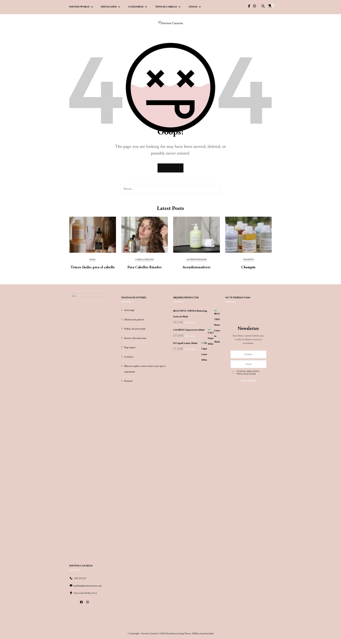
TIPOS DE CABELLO (166, 6)
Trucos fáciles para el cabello (93, 267)
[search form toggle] (263, 6)
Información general (134, 319)
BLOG (93, 259)
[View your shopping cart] (270, 6)
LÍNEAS (193, 6)
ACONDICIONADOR (196, 259)
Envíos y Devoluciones (135, 338)
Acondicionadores (196, 267)
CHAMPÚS (248, 259)
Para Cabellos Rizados (145, 267)
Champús (248, 267)
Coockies (128, 356)
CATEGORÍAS (136, 6)
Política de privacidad (134, 328)
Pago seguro (130, 347)
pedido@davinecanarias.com (88, 585)
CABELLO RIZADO (144, 259)
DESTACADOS (109, 6)
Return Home (170, 167)
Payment (128, 381)
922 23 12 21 (80, 578)
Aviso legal (129, 310)
